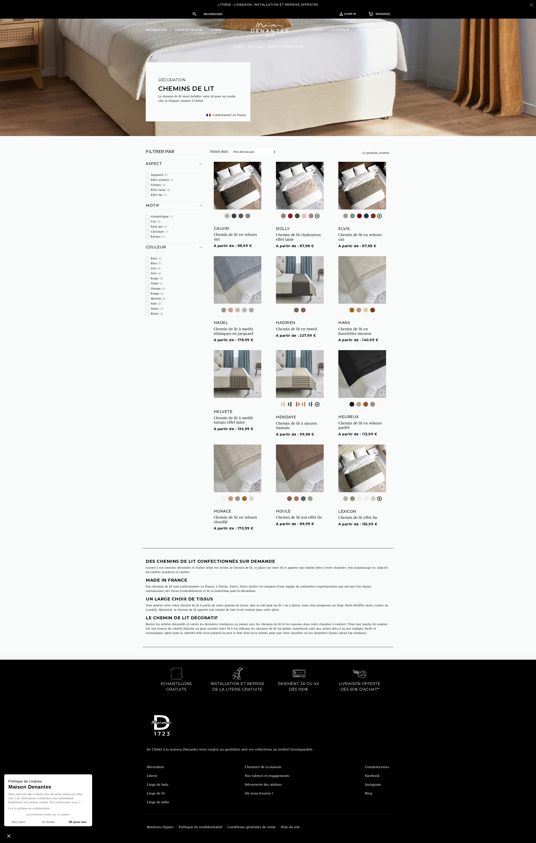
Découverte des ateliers (263, 784)
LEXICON (347, 511)
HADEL (221, 322)
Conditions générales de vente (252, 827)
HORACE (222, 511)
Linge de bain (158, 784)
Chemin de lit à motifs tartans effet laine (233, 420)
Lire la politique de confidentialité (29, 808)
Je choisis (48, 822)
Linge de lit (156, 793)
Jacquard (159, 174)
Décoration (172, 80)
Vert (156, 273)
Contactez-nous (377, 767)
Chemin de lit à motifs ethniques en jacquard (233, 331)
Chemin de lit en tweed (296, 329)
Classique (160, 231)
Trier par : (219, 152)
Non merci (19, 822)
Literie (152, 775)
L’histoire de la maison (263, 767)
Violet (157, 283)
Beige (157, 278)
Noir (156, 303)
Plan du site (290, 827)
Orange (158, 288)
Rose (156, 258)
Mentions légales (161, 827)
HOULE (283, 511)
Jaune (157, 308)
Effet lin (159, 195)
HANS (344, 322)
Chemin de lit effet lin (358, 517)
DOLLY (283, 228)
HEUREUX (348, 417)
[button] (237, 14)
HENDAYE (286, 417)
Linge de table (158, 802)
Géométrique (162, 216)
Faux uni (159, 226)
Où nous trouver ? (374, 29)
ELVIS (344, 228)
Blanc (157, 313)
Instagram (373, 784)
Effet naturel (162, 179)
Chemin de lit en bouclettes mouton (355, 331)
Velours (158, 184)
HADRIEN (285, 322)
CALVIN (221, 228)
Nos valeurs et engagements (267, 775)
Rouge (157, 293)
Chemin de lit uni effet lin (299, 517)
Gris (156, 268)
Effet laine (160, 189)
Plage (318, 29)
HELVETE (223, 411)
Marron (158, 298)
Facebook (372, 775)
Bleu (156, 263)
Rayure (158, 236)
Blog (368, 793)
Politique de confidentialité (201, 827)
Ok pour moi (77, 822)
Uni (155, 221)
